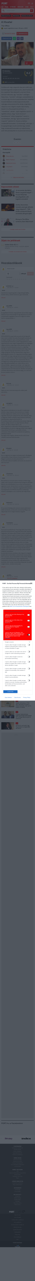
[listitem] (17, 611)
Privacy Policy (26, 697)
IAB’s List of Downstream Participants (19, 606)
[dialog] (17, 640)
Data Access (17, 697)
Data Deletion (8, 697)
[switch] (28, 615)
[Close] (31, 583)
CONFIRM (10, 691)
